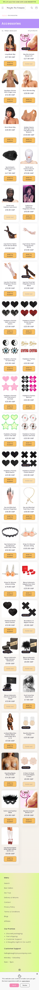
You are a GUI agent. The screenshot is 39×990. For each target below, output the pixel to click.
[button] (2, 8)
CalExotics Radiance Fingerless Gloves (29, 207)
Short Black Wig (10, 127)
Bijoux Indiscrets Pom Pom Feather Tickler (10, 696)
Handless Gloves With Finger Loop (10, 91)
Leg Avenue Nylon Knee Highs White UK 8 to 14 (10, 849)
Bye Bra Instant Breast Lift (29, 55)
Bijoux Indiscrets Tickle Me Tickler (29, 658)
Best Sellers (8, 888)
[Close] (37, 974)
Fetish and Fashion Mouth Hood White (29, 168)
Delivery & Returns (11, 898)
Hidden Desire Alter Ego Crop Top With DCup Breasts (29, 129)
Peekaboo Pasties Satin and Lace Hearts (10, 322)
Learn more (26, 981)
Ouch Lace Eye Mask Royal (29, 696)
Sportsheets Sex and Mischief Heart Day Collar (10, 545)
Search (7, 883)
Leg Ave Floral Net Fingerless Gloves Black (29, 283)
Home (4, 15)
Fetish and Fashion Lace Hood (10, 206)
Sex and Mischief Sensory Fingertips (10, 508)
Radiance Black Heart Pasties (10, 621)
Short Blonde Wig (29, 90)
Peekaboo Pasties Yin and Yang (10, 359)
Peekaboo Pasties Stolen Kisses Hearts (29, 322)
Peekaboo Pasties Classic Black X (29, 471)
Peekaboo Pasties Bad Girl (29, 396)
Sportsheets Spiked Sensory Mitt (10, 168)
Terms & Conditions (12, 912)
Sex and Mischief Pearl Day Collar (29, 508)
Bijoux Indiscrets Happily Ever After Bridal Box (29, 584)
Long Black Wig (10, 54)
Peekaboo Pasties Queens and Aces (29, 434)
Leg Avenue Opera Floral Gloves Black (10, 244)
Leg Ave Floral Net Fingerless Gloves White (10, 283)
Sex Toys (7, 893)
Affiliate (7, 921)
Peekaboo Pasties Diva (29, 359)
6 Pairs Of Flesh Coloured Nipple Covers (28, 774)
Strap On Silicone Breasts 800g (10, 583)
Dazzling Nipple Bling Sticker (10, 774)
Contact (7, 902)
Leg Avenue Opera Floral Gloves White (29, 245)
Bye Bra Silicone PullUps (28, 734)
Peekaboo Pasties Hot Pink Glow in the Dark (10, 397)
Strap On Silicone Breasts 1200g (29, 545)
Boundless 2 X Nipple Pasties (29, 621)
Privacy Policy (9, 907)
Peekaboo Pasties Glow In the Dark (10, 434)
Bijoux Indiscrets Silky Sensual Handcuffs (10, 659)
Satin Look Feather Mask (10, 811)
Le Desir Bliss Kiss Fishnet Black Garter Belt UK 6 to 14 (10, 735)
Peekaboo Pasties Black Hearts (10, 471)
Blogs (6, 916)
